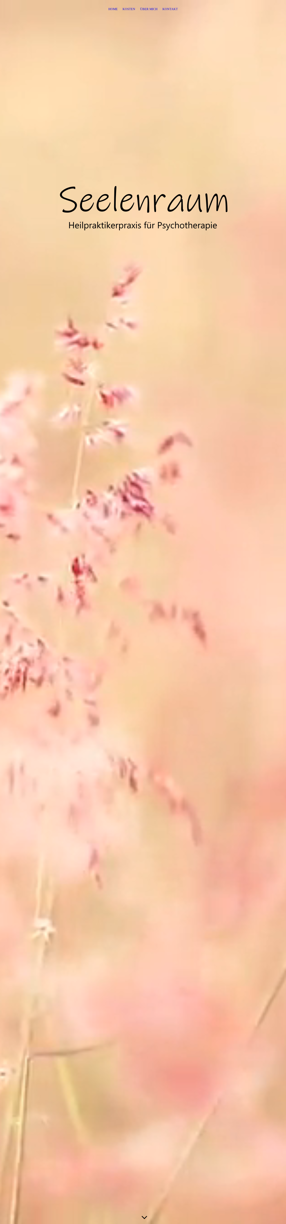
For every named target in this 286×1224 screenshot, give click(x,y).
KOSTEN (129, 9)
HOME (113, 9)
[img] (143, 210)
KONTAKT (170, 9)
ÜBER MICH (149, 9)
